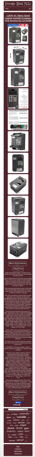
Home (18, 446)
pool (9, 435)
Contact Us (18, 449)
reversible (16, 437)
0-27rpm (26, 435)
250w (14, 417)
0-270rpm (14, 414)
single (23, 425)
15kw (27, 420)
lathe (10, 437)
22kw (23, 420)
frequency (11, 431)
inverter (21, 422)
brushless (10, 420)
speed (20, 439)
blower (11, 425)
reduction (12, 440)
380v (29, 417)
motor (19, 427)
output (14, 435)
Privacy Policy (18, 451)
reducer (16, 420)
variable (21, 416)
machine (8, 423)
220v (20, 434)
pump (16, 425)
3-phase (8, 414)
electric (10, 428)
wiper (26, 437)
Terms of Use (18, 453)
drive (27, 431)
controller (24, 413)
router (28, 423)
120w (21, 437)
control (20, 431)
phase (8, 417)
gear (26, 428)
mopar (15, 423)
